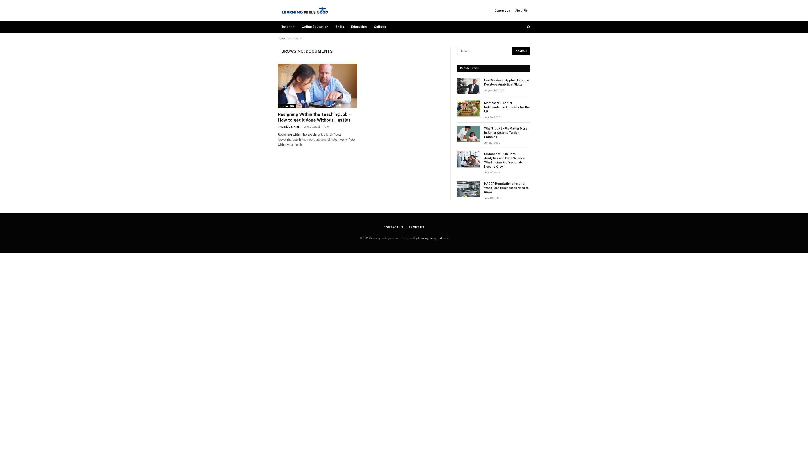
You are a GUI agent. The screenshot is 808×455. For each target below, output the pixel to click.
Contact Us (502, 10)
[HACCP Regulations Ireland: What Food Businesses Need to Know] (468, 189)
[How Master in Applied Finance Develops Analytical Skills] (468, 86)
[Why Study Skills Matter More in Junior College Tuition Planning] (468, 134)
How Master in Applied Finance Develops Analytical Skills (506, 82)
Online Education (315, 26)
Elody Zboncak (290, 126)
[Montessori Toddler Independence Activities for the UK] (468, 108)
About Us (521, 10)
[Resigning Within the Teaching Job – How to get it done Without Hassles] (317, 86)
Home (281, 38)
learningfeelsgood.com (433, 238)
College (380, 26)
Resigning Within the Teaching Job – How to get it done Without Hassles (314, 117)
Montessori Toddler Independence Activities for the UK (507, 107)
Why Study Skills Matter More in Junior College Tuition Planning (505, 133)
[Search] (528, 27)
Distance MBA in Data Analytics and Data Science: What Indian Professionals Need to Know (504, 160)
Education (359, 26)
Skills (339, 26)
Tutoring (288, 26)
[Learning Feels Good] (305, 10)
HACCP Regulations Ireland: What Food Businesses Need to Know (506, 188)
